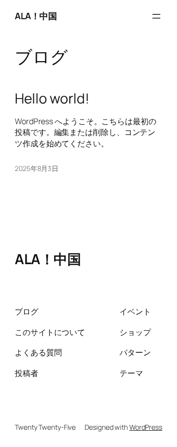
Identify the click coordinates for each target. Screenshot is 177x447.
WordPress (145, 427)
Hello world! (52, 98)
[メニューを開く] (156, 16)
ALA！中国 (36, 16)
